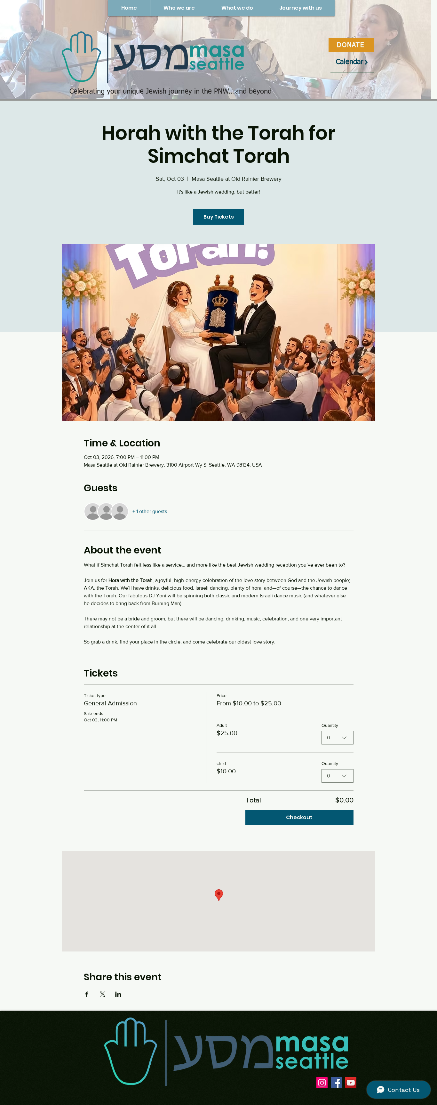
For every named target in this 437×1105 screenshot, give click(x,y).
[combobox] (338, 737)
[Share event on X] (102, 994)
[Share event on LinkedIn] (118, 994)
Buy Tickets (218, 216)
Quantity (330, 725)
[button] (179, 8)
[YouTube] (350, 1082)
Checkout (299, 817)
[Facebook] (336, 1082)
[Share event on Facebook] (87, 994)
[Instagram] (322, 1082)
